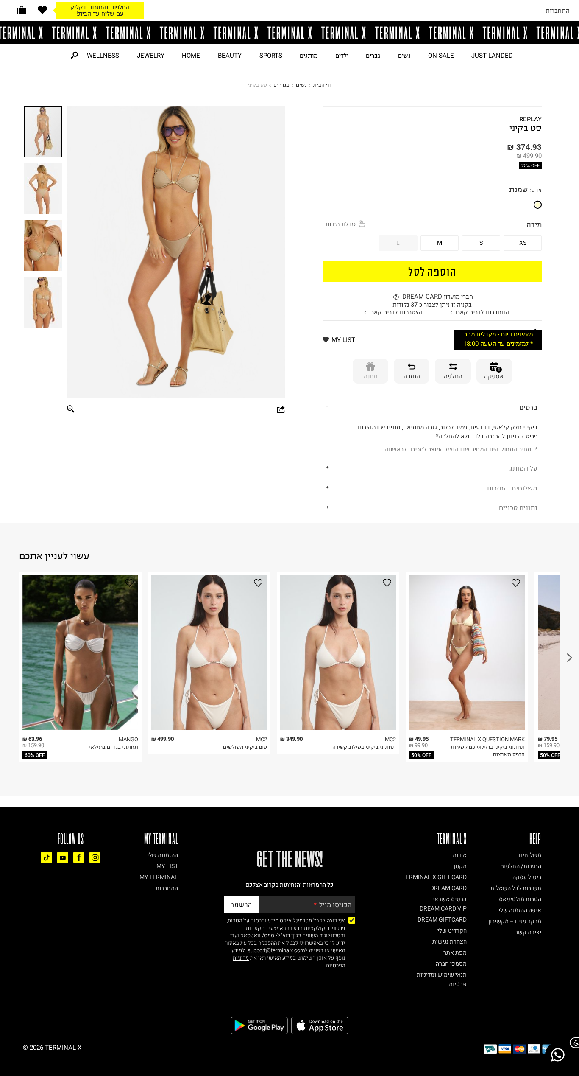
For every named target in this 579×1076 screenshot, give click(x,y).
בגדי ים (281, 84)
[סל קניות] (21, 10)
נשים (404, 55)
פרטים (528, 407)
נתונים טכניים (518, 507)
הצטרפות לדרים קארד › (393, 312)
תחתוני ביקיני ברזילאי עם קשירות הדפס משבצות (488, 751)
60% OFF (35, 755)
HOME (191, 55)
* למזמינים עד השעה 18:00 (498, 344)
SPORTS (270, 55)
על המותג (523, 468)
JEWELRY (150, 55)
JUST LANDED (492, 55)
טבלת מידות (340, 224)
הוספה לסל (432, 271)
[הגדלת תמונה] (71, 409)
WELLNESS (103, 55)
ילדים (341, 55)
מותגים (308, 55)
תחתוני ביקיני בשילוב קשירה (364, 747)
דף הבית (322, 84)
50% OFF (421, 755)
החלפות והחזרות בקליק (100, 7)
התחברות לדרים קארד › (479, 312)
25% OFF (530, 165)
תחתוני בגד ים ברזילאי (113, 747)
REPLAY (530, 119)
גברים (373, 55)
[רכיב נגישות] (572, 1043)
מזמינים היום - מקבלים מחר (498, 334)
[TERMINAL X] (289, 32)
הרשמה (241, 904)
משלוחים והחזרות (512, 488)
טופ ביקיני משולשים (245, 747)
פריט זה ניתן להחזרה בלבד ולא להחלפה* (446, 438)
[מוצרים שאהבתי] (42, 10)
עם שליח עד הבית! (100, 13)
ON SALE (441, 55)
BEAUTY (230, 55)
